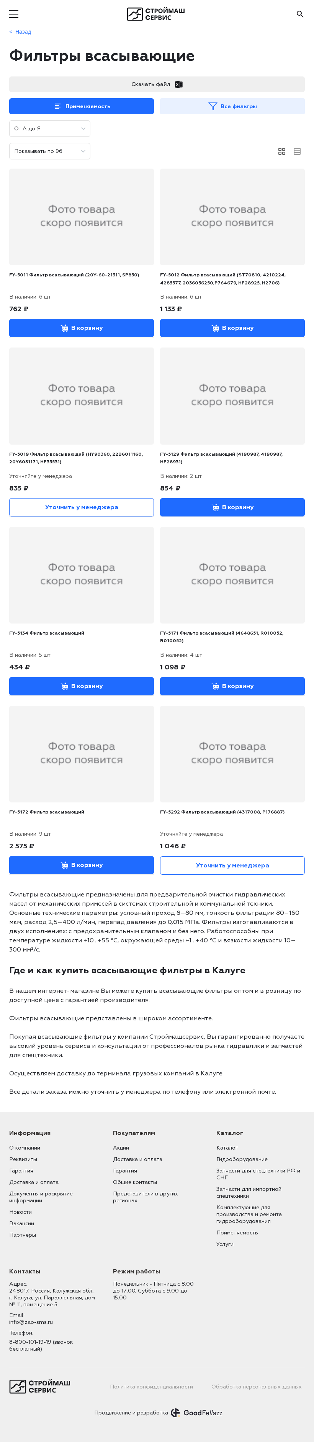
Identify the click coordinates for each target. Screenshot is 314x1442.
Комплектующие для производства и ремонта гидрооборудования (249, 1214)
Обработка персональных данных (256, 1387)
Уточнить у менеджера (81, 507)
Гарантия (21, 1171)
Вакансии (21, 1223)
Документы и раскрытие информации (41, 1197)
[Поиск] (300, 14)
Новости (20, 1212)
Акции (121, 1148)
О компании (24, 1148)
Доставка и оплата (34, 1182)
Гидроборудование (242, 1159)
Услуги (225, 1244)
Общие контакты (135, 1182)
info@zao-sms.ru (31, 1322)
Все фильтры (239, 106)
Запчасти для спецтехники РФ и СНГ (258, 1174)
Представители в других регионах (145, 1197)
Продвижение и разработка (131, 1413)
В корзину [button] (87, 328)
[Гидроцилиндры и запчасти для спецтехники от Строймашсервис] (157, 14)
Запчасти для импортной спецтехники (248, 1192)
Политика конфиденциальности (151, 1387)
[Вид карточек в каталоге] (281, 151)
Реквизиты (23, 1159)
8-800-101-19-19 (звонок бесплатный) (41, 1345)
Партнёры (22, 1235)
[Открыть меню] (13, 14)
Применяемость (87, 106)
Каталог (227, 1148)
